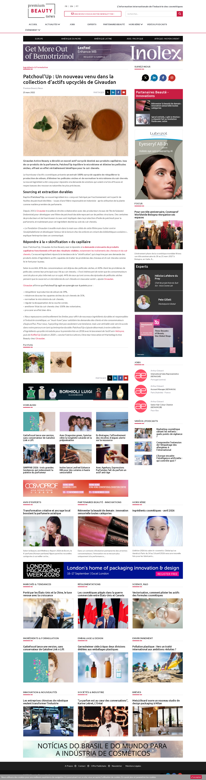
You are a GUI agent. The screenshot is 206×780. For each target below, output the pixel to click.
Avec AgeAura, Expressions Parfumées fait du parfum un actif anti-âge (111, 470)
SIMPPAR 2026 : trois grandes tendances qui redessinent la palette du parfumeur (38, 470)
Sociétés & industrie (91, 692)
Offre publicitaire (98, 766)
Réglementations (89, 584)
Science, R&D (140, 584)
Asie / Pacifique (135, 38)
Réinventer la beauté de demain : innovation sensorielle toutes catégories (103, 512)
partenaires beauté (114, 24)
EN (71, 6)
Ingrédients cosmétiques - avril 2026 (153, 510)
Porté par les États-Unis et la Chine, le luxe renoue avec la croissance (47, 594)
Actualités (51, 24)
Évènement (31, 30)
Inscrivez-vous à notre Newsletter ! (94, 14)
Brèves (136, 692)
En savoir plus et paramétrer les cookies (138, 777)
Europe (39, 38)
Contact (81, 766)
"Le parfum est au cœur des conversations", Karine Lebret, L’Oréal (103, 702)
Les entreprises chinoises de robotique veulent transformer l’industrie (45, 702)
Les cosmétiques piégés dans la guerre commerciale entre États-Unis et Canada (101, 594)
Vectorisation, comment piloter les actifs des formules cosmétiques (155, 594)
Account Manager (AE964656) (163, 389)
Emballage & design (90, 638)
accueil (33, 24)
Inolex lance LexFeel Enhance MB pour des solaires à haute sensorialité (75, 470)
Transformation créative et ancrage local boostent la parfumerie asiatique (46, 512)
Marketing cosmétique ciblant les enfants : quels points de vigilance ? (169, 433)
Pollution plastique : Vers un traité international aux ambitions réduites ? (154, 648)
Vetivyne (119, 331)
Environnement (142, 638)
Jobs (138, 362)
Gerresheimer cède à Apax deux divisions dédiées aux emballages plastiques (101, 648)
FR (66, 6)
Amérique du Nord (71, 38)
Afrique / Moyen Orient (167, 38)
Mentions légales (133, 766)
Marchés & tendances (37, 584)
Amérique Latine (103, 38)
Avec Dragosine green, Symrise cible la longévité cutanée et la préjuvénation (76, 437)
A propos (69, 766)
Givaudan (41, 210)
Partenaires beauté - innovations (152, 94)
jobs (72, 24)
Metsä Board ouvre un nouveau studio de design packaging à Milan (156, 702)
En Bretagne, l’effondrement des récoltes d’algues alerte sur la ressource (111, 437)
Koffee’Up (35, 334)
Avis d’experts (32, 502)
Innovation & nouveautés (40, 692)
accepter (197, 777)
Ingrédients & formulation (35, 67)
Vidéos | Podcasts (157, 24)
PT (77, 6)
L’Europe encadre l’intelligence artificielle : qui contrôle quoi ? (169, 458)
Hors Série (139, 502)
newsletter (117, 766)
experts (92, 24)
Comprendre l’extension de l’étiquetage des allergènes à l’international (168, 446)
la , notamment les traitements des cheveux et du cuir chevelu (75, 251)
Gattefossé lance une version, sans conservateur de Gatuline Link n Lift (39, 437)
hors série (134, 24)
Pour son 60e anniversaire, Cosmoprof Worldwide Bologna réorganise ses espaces (156, 214)
